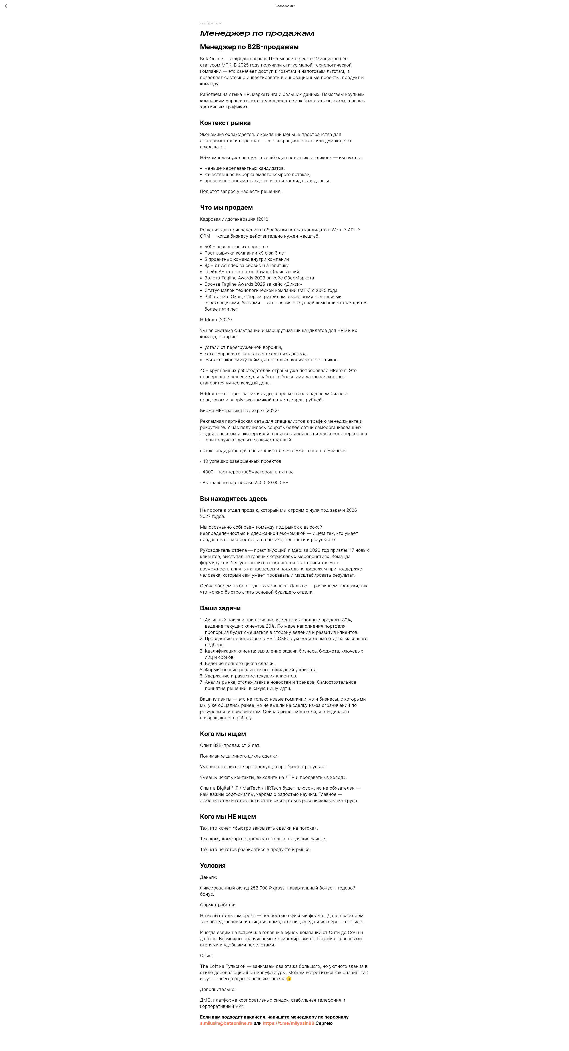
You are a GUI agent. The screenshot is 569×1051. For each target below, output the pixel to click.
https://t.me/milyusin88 (288, 1023)
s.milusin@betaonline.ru (226, 1023)
